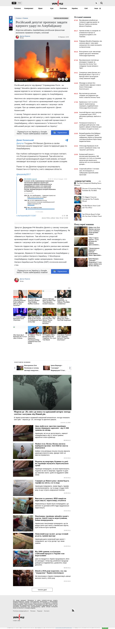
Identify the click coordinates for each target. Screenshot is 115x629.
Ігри (51, 8)
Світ (86, 8)
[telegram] (11, 21)
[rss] (96, 3)
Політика (63, 8)
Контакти (46, 611)
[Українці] (57, 3)
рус (19, 3)
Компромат (28, 8)
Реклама (32, 611)
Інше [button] (96, 8)
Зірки (40, 8)
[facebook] (11, 18)
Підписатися (62, 133)
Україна (75, 8)
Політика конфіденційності (21, 611)
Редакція (39, 611)
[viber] (11, 25)
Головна (17, 8)
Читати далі (42, 590)
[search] (101, 3)
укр (14, 3)
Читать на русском (61, 18)
